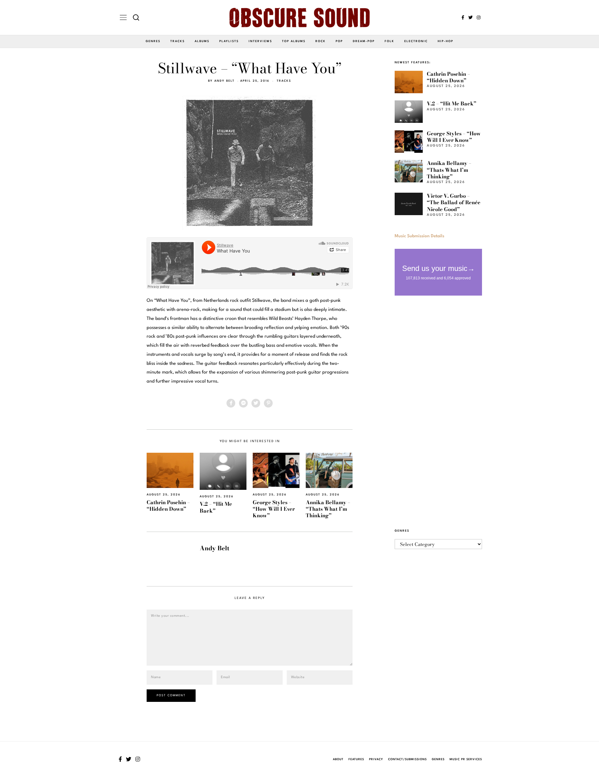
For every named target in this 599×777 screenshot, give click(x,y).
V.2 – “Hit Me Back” (216, 507)
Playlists (229, 41)
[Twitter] (470, 17)
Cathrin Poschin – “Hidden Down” (168, 505)
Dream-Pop (364, 41)
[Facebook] (463, 17)
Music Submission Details (419, 236)
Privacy (376, 759)
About (338, 759)
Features (356, 759)
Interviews (260, 41)
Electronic (416, 41)
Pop (339, 41)
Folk (389, 41)
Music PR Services (466, 759)
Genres (153, 41)
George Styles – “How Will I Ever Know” (274, 509)
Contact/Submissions (407, 759)
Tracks (177, 41)
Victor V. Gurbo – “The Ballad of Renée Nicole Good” (453, 202)
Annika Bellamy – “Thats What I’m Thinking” (328, 509)
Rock (320, 41)
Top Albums (293, 41)
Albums (202, 41)
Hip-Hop (445, 41)
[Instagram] (478, 17)
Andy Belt (224, 81)
